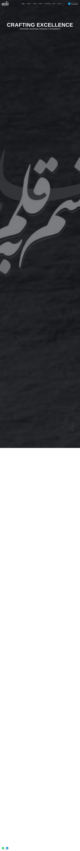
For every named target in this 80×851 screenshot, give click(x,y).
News (54, 3)
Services (34, 3)
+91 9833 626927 (74, 4)
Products (29, 3)
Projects (40, 3)
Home (23, 3)
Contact (59, 3)
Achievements (47, 3)
